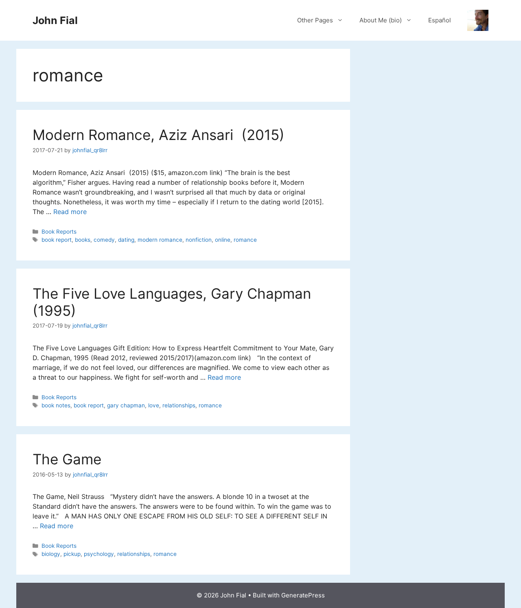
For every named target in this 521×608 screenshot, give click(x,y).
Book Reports (59, 231)
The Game (67, 459)
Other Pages (315, 20)
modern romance (160, 239)
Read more (70, 212)
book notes (56, 405)
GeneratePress (303, 595)
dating (126, 239)
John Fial (55, 20)
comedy (104, 239)
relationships (178, 405)
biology (51, 554)
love (153, 405)
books (82, 239)
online (222, 239)
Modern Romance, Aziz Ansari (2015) (159, 134)
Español (439, 20)
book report (57, 239)
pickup (72, 554)
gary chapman (126, 405)
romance (245, 239)
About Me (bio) (380, 20)
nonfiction (199, 239)
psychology (99, 554)
